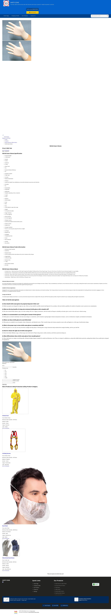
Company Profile (15, 15)
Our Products (25, 15)
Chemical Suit (5, 415)
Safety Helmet (57, 589)
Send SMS (56, 605)
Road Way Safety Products (60, 593)
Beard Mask (5, 526)
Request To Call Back (6, 138)
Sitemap (35, 591)
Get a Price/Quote (5, 150)
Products (6, 140)
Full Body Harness (6, 453)
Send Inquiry (33, 12)
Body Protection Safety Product (11, 142)
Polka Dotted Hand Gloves (8, 558)
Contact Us (33, 15)
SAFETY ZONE (32, 3)
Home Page (6, 15)
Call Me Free (65, 605)
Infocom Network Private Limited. (33, 612)
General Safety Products (59, 591)
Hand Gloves (57, 587)
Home (6, 139)
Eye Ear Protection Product (60, 585)
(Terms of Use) (32, 610)
